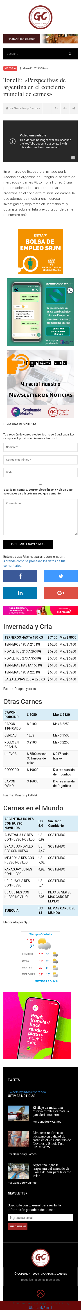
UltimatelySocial (40, 1308)
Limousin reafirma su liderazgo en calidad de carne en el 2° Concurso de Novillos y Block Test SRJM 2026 (52, 1139)
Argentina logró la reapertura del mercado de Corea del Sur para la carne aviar (52, 1170)
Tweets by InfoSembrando (27, 1092)
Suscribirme (17, 1226)
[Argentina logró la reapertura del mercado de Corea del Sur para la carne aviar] (18, 1170)
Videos (9, 68)
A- (56, 108)
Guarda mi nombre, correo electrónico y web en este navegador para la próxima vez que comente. (38, 491)
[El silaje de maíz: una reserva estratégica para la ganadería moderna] (18, 1113)
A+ (65, 108)
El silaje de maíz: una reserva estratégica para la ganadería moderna (51, 1111)
